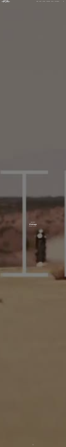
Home (37, 1)
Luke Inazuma (30, 226)
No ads (52, 1)
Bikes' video (33, 222)
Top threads (57, 1)
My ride (44, 1)
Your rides (48, 1)
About (40, 1)
